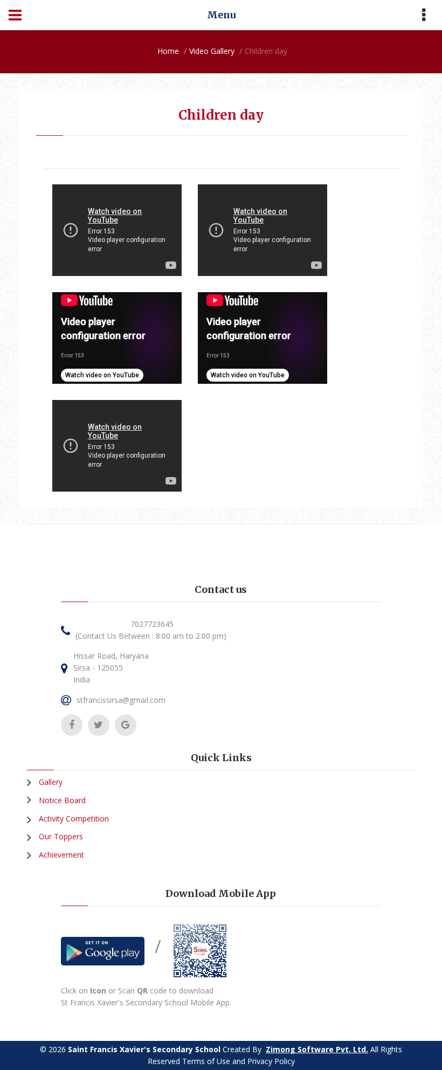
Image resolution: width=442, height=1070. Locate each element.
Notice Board (61, 800)
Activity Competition (73, 818)
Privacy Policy (271, 1061)
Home (168, 51)
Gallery (50, 782)
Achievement (60, 855)
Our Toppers (60, 836)
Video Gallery (211, 51)
